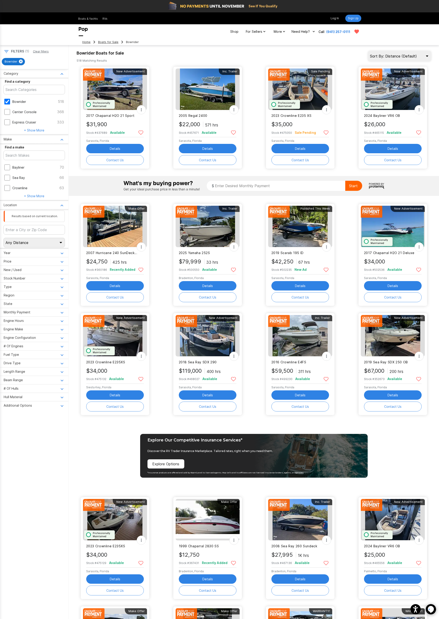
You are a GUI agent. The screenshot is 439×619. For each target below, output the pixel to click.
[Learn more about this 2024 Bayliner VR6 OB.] (393, 89)
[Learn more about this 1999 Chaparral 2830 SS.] (208, 519)
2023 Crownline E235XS (105, 362)
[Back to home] (83, 31)
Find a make (14, 147)
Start (353, 186)
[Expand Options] (141, 109)
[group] (13, 61)
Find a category (17, 81)
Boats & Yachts (88, 18)
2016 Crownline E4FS (288, 362)
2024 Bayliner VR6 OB (382, 116)
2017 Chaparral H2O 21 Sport (110, 116)
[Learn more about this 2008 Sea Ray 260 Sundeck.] (300, 519)
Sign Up (353, 18)
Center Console (24, 112)
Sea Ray (18, 178)
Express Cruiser (24, 122)
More (278, 31)
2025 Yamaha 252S (194, 253)
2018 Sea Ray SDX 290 (198, 362)
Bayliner (18, 167)
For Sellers (254, 31)
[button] (415, 609)
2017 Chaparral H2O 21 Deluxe (389, 253)
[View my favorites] (356, 31)
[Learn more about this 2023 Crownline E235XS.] (115, 335)
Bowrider (19, 102)
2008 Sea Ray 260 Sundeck (294, 546)
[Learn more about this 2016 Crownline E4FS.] (300, 335)
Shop (234, 31)
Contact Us (115, 160)
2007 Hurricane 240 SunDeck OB (112, 253)
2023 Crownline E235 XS (291, 116)
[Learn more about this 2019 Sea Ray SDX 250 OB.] (393, 335)
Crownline (19, 188)
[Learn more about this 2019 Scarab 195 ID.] (300, 226)
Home (86, 42)
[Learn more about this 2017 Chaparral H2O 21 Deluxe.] (393, 226)
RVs (104, 18)
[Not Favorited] (141, 132)
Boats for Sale (108, 42)
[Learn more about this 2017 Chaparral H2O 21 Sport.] (115, 89)
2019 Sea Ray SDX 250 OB (386, 362)
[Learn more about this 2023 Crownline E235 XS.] (300, 89)
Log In (335, 18)
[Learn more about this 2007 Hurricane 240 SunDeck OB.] (115, 226)
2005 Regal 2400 (193, 116)
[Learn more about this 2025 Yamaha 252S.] (208, 226)
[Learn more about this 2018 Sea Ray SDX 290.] (208, 335)
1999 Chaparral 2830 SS (199, 546)
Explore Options (165, 464)
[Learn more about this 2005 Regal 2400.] (208, 89)
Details (115, 149)
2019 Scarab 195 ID (287, 253)
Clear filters (41, 51)
